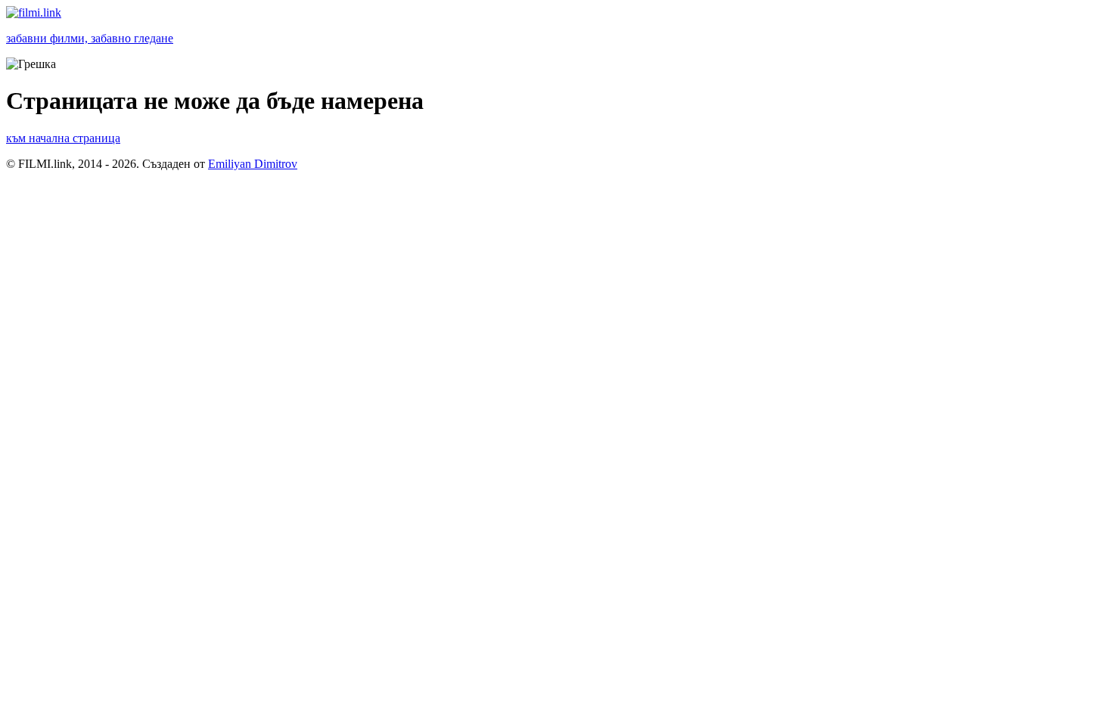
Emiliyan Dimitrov (252, 163)
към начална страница (63, 138)
